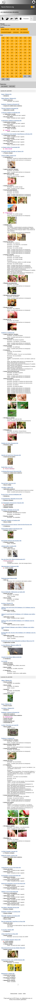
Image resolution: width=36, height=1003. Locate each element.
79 (12, 70)
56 (3, 61)
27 (20, 46)
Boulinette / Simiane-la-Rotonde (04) (10, 104)
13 (25, 41)
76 (29, 67)
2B (7, 49)
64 (7, 64)
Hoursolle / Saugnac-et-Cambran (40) (10, 520)
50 (7, 58)
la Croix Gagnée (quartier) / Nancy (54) (10, 939)
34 (29, 49)
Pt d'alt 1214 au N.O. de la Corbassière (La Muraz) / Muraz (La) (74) (17, 641)
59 (16, 61)
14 (29, 41)
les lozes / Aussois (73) (7, 603)
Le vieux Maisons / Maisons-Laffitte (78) (11, 645)
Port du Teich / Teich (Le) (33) (8, 483)
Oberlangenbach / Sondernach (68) (10, 566)
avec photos (4, 86)
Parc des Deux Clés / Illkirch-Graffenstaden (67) (13, 559)
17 (12, 43)
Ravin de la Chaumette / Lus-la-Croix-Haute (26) (13, 883)
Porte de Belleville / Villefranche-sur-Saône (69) (13, 592)
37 (12, 52)
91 (3, 76)
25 (12, 46)
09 (7, 41)
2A (3, 49)
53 (20, 58)
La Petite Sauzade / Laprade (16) (9, 851)
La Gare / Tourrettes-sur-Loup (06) (9, 725)
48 (29, 55)
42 (3, 55)
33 (25, 49)
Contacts (20, 993)
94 (16, 76)
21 (25, 43)
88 (20, 73)
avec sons (12, 86)
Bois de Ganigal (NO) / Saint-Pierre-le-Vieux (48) (13, 921)
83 (29, 70)
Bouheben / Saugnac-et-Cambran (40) (10, 911)
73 (16, 67)
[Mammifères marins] (12, 18)
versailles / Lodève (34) (7, 487)
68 (25, 64)
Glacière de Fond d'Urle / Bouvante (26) (11, 455)
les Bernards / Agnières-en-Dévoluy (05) (11, 120)
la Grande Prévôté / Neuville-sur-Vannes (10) (12, 151)
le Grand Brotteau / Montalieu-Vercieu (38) (11, 498)
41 (29, 52)
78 (7, 70)
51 (12, 58)
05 (20, 38)
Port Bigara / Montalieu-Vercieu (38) (10, 510)
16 (7, 43)
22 (29, 43)
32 (20, 49)
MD (29, 76)
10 (12, 41)
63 (3, 64)
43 (7, 55)
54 (25, 58)
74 (20, 67)
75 (25, 67)
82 (25, 70)
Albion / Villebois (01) (6, 680)
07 (29, 38)
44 (12, 55)
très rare (13, 29)
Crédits (24, 993)
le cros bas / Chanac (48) (7, 929)
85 (7, 73)
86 (12, 73)
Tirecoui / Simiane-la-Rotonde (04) (9, 108)
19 (20, 43)
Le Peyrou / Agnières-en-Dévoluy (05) (10, 112)
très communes (24, 32)
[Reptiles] (16, 18)
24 (7, 46)
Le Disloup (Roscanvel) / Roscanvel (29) (11, 471)
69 (29, 64)
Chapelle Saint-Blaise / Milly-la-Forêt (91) (11, 657)
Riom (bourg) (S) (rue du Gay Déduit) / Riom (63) (13, 948)
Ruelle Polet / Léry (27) (7, 467)
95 (20, 76)
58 (12, 61)
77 (3, 70)
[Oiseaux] (3, 18)
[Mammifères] (7, 18)
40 (25, 52)
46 (20, 55)
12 (20, 41)
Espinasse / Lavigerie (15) (7, 332)
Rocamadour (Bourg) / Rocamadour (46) (11, 540)
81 (20, 70)
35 (3, 52)
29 (29, 46)
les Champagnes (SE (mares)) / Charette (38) (12, 502)
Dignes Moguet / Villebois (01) (8, 98)
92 (7, 76)
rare (18, 29)
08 (3, 41)
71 (7, 67)
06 (25, 38)
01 (3, 38)
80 (16, 70)
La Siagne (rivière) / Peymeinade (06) (10, 147)
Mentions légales (13, 993)
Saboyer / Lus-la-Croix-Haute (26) (9, 891)
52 (16, 58)
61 (25, 61)
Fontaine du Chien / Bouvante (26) (9, 443)
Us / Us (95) (4, 661)
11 (16, 41)
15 (3, 43)
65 (12, 64)
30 (12, 49)
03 (12, 38)
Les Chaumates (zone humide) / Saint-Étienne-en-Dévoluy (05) (16, 134)
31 (16, 49)
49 (3, 58)
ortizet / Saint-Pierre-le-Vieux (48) (9, 934)
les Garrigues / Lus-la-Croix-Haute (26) (11, 875)
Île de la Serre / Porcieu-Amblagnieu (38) (11, 494)
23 (3, 46)
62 (29, 61)
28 (25, 46)
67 (20, 64)
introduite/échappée (6, 32)
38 (16, 52)
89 (25, 73)
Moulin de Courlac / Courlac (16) (9, 855)
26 (16, 46)
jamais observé (5, 29)
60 (20, 61)
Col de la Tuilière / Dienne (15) (8, 155)
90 (29, 73)
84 (3, 73)
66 (16, 64)
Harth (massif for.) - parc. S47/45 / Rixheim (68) (13, 960)
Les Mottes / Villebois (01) (7, 708)
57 (7, 61)
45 (16, 55)
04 (16, 38)
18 (16, 43)
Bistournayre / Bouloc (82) (7, 973)
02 (7, 38)
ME (3, 79)
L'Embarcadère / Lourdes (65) (8, 546)
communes (16, 32)
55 (29, 58)
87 (16, 73)
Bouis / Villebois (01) (6, 94)
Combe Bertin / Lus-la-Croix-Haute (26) (11, 867)
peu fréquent (24, 29)
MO (7, 79)
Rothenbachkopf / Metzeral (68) (9, 578)
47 (25, 55)
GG (25, 76)
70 (3, 67)
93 (12, 76)
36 (7, 52)
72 (12, 67)
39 (20, 52)
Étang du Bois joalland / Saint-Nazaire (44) (11, 528)
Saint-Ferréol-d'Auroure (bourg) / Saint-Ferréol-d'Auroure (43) (16, 524)
